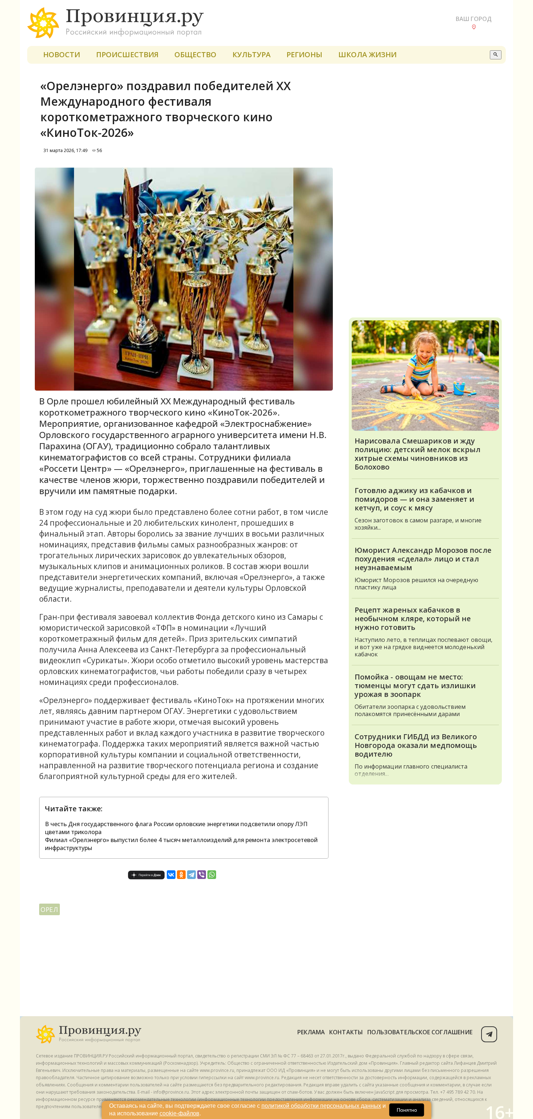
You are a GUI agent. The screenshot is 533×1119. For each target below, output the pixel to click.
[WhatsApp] (211, 874)
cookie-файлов (179, 1113)
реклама (311, 1032)
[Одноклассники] (181, 874)
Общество (195, 54)
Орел (49, 909)
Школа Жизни (367, 54)
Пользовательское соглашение (419, 1032)
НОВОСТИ (61, 54)
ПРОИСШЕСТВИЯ (127, 54)
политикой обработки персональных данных (321, 1106)
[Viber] (201, 874)
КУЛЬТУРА (251, 54)
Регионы (304, 54)
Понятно (407, 1110)
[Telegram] (191, 874)
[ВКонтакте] (171, 874)
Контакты (346, 1032)
